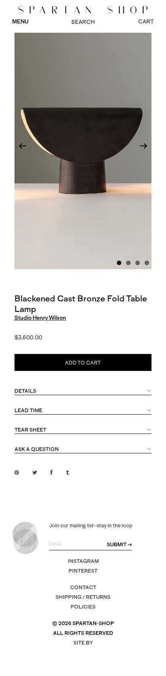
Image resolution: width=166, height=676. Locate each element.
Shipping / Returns (83, 597)
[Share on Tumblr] (67, 473)
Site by (83, 643)
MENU (20, 21)
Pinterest (83, 571)
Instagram (83, 561)
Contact (83, 587)
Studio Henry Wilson (40, 317)
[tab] (83, 394)
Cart (146, 21)
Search (83, 22)
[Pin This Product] (17, 473)
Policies (83, 607)
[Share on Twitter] (34, 473)
